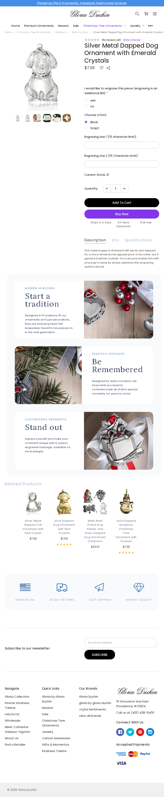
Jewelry (135, 26)
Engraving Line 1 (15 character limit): (110, 137)
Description (95, 240)
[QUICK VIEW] (38, 496)
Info (115, 240)
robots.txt (12, 714)
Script (94, 128)
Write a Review (132, 40)
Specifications (138, 240)
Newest (63, 26)
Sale (76, 26)
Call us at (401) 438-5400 (135, 712)
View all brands (90, 716)
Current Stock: (96, 175)
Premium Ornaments (39, 26)
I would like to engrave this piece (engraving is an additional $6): (120, 90)
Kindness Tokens (54, 751)
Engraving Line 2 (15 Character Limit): (111, 156)
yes (93, 100)
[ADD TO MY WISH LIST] (38, 502)
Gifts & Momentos (55, 744)
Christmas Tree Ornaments (103, 26)
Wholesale (12, 720)
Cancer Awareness (56, 738)
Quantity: (91, 188)
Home (15, 26)
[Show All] (150, 25)
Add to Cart (95, 495)
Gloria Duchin (88, 696)
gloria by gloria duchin (95, 703)
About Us (11, 738)
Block (94, 122)
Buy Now (95, 506)
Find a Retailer (15, 744)
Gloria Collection (17, 696)
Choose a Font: (95, 115)
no (92, 106)
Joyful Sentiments (92, 709)
